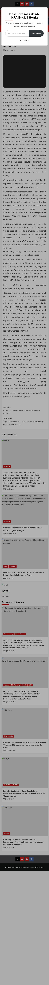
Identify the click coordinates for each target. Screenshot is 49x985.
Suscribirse (36, 33)
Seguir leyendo (24, 40)
